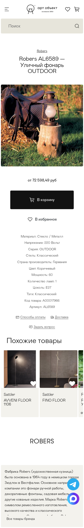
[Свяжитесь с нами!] (73, 484)
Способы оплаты (33, 317)
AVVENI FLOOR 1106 (17, 402)
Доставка (61, 317)
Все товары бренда (21, 519)
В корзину (46, 199)
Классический (45, 294)
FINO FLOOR (54, 400)
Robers (42, 51)
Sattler (9, 394)
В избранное (46, 219)
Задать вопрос (44, 327)
